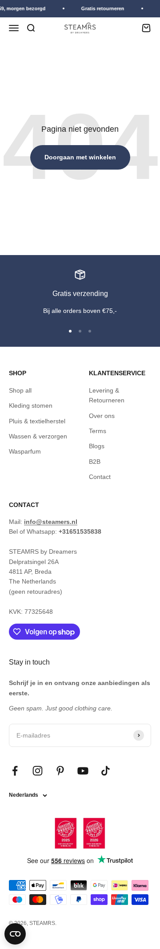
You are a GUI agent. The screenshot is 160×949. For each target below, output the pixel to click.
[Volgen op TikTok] (106, 771)
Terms (97, 430)
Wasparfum (25, 451)
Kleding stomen (30, 405)
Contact (100, 476)
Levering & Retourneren (106, 395)
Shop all (20, 390)
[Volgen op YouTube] (83, 771)
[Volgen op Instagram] (38, 771)
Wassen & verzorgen (38, 436)
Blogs (96, 446)
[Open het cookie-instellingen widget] (15, 934)
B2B (94, 461)
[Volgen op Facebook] (15, 771)
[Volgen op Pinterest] (60, 771)
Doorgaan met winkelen (80, 157)
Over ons (102, 415)
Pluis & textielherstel (37, 421)
